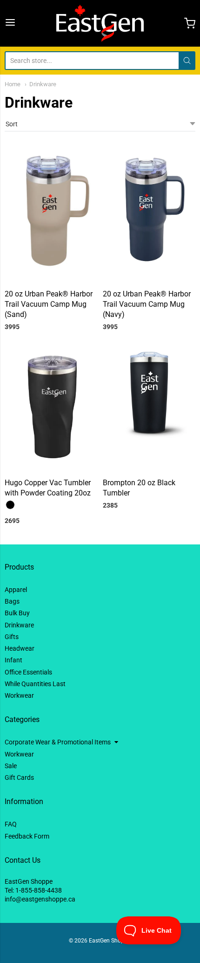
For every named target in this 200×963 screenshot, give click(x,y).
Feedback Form (27, 836)
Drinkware (42, 84)
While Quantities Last (35, 684)
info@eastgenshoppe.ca (40, 899)
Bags (12, 601)
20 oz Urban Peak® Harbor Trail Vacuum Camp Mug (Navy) (147, 304)
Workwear (19, 695)
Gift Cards (19, 777)
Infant (13, 660)
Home (12, 84)
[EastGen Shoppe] (100, 23)
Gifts (12, 636)
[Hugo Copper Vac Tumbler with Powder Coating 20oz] (51, 409)
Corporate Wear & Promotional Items (58, 742)
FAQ (11, 824)
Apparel (16, 589)
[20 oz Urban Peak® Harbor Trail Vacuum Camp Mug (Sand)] (51, 214)
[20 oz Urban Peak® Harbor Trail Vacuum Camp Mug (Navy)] (149, 208)
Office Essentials (28, 672)
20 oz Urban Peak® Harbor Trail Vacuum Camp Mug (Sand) (49, 304)
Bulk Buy (17, 613)
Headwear (19, 648)
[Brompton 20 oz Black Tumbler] (149, 392)
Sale (11, 766)
